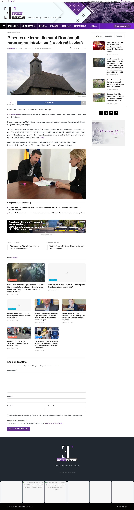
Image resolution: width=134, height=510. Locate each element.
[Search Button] (2, 1)
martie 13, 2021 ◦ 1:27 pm (26, 48)
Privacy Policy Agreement (17, 420)
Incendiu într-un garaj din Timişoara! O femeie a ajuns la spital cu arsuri (17, 343)
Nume (10, 397)
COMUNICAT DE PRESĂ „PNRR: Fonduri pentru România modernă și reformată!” (19, 315)
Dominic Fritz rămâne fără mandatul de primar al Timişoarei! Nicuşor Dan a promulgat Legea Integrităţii (46, 213)
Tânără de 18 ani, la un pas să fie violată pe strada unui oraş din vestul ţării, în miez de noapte (115, 47)
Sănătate (54, 26)
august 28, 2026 (54, 290)
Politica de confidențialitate (53, 423)
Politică (43, 26)
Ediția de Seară (123, 26)
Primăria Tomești (13, 114)
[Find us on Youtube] (11, 1)
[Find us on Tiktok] (116, 113)
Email (10, 406)
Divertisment (80, 26)
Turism (38, 336)
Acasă (9, 32)
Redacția (12, 48)
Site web (51, 406)
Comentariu (12, 370)
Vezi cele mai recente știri (67, 472)
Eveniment (12, 26)
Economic (66, 26)
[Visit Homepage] (15, 13)
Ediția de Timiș (13, 506)
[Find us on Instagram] (8, 1)
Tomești (42, 138)
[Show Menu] (4, 26)
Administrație (28, 26)
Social (94, 26)
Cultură (48, 48)
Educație (53, 280)
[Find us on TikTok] (14, 1)
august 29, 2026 (13, 294)
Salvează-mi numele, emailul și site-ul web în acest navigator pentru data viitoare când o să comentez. (45, 415)
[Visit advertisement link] (46, 226)
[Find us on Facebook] (101, 113)
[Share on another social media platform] (83, 103)
